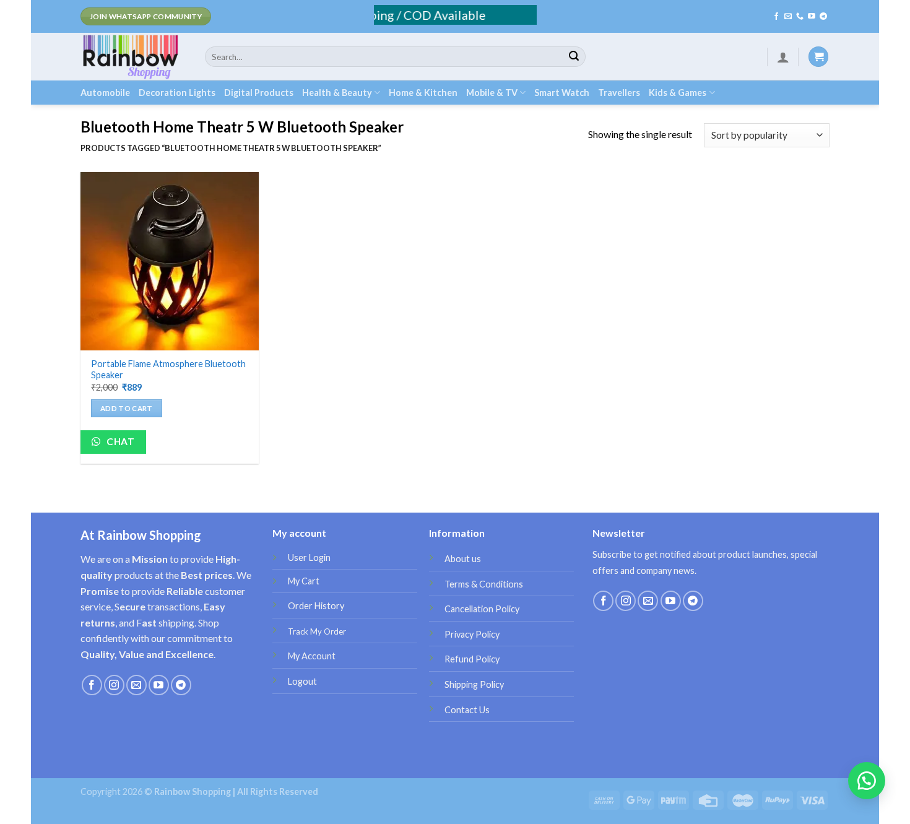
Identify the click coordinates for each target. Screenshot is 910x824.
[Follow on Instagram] (114, 685)
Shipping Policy (474, 684)
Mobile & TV (492, 92)
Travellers (619, 92)
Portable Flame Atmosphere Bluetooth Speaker (168, 369)
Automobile (105, 92)
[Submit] (573, 56)
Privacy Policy (472, 634)
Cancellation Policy (481, 609)
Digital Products (258, 92)
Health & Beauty (337, 92)
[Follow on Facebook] (776, 16)
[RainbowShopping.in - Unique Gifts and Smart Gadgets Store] (133, 56)
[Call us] (800, 16)
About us (462, 558)
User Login (309, 557)
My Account (312, 656)
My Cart (303, 581)
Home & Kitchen (423, 92)
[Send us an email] (788, 16)
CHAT (119, 441)
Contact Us (467, 710)
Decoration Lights (177, 92)
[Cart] (818, 56)
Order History (316, 606)
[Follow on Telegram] (823, 16)
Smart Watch (561, 92)
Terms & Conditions (483, 584)
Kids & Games (677, 92)
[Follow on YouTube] (811, 16)
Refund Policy (472, 659)
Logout (302, 681)
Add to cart (126, 408)
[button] (866, 780)
